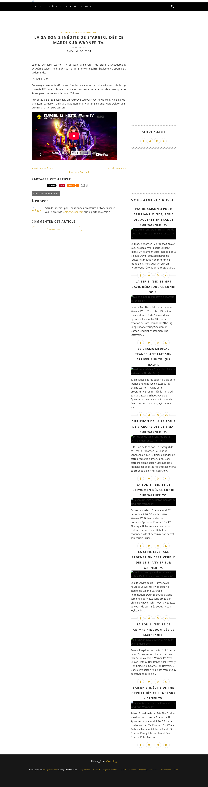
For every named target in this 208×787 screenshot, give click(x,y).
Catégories (54, 6)
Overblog (111, 761)
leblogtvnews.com (73, 212)
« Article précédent (42, 168)
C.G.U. (123, 769)
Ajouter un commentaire (57, 229)
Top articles (85, 769)
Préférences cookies (169, 769)
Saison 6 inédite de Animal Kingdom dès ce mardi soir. (153, 630)
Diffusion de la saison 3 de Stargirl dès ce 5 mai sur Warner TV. (153, 426)
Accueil (38, 6)
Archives (71, 6)
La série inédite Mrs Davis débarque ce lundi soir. (154, 287)
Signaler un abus (110, 769)
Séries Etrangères (86, 32)
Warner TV (67, 32)
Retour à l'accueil (79, 172)
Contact (86, 6)
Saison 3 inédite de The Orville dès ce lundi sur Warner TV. (153, 693)
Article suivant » (117, 168)
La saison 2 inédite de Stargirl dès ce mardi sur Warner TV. (79, 40)
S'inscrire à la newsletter (45, 193)
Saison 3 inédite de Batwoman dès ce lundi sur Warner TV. (153, 490)
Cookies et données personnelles (143, 769)
